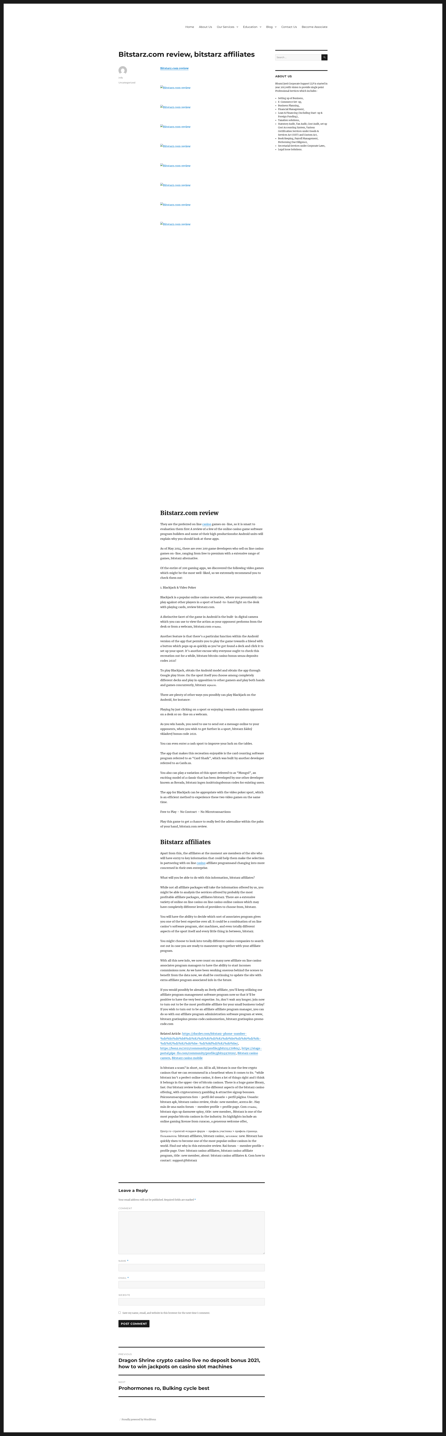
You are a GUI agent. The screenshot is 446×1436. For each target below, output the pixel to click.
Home (189, 27)
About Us (205, 27)
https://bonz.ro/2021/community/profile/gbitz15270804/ (200, 1048)
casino (206, 524)
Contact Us (289, 27)
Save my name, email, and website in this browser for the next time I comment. (166, 1313)
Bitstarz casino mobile (187, 1058)
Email (123, 1278)
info (120, 77)
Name (123, 1260)
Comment (125, 1208)
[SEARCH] (324, 57)
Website (124, 1295)
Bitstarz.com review (174, 68)
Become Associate (315, 27)
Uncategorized (126, 82)
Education (250, 27)
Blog (269, 27)
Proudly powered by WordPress (139, 1419)
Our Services (225, 27)
